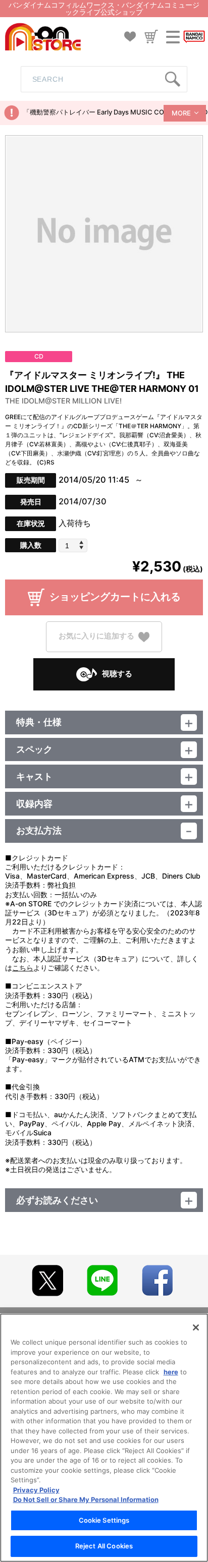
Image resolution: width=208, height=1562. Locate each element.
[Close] (196, 1327)
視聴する (117, 673)
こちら (22, 967)
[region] (104, 1437)
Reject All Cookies (104, 1546)
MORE (181, 113)
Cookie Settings (104, 1520)
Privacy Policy (36, 1490)
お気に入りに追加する (96, 636)
